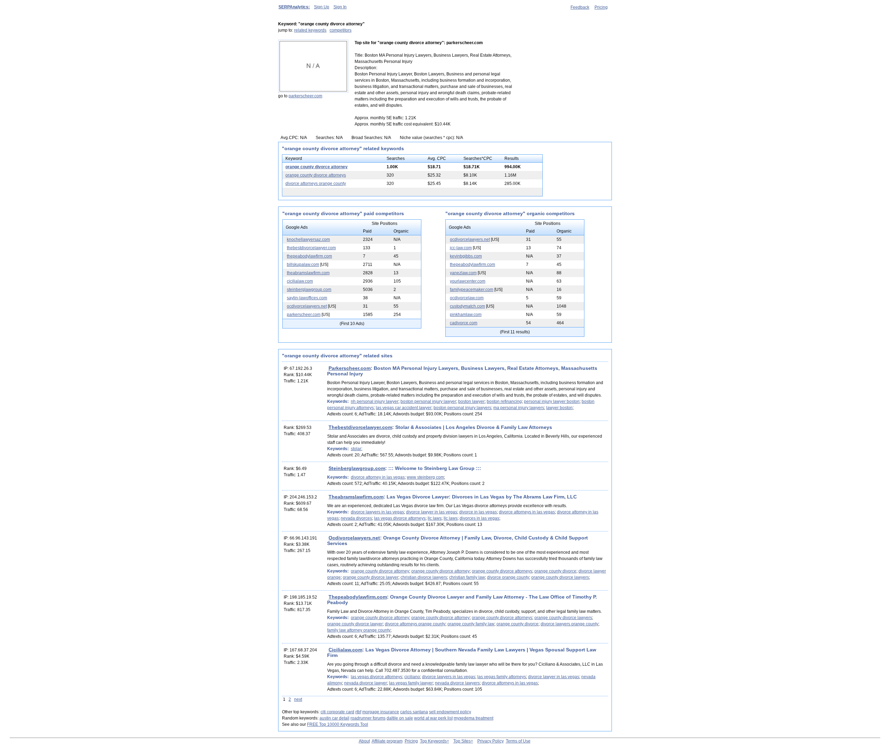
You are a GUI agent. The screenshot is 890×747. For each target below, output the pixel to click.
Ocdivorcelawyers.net (354, 538)
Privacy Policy (490, 741)
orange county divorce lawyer (370, 577)
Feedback (580, 7)
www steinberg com (425, 477)
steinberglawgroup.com (309, 289)
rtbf (358, 711)
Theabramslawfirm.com (356, 497)
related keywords (310, 30)
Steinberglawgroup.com (357, 468)
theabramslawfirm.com (308, 272)
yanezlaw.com (463, 272)
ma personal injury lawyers (518, 407)
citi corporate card (337, 711)
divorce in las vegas (478, 512)
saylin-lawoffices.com (307, 297)
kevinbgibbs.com (466, 256)
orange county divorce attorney (316, 166)
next (298, 699)
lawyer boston (559, 407)
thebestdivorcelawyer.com (311, 247)
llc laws (435, 518)
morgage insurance (380, 711)
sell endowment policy (450, 711)
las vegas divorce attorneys (400, 518)
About (364, 741)
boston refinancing (504, 401)
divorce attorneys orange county (315, 183)
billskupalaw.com (303, 264)
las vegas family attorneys (501, 676)
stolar (356, 448)
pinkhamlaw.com (466, 314)
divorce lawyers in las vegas (377, 512)
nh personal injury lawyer (374, 401)
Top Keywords (433, 741)
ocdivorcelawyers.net (307, 306)
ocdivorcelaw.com (467, 297)
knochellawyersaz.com (308, 239)
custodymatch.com (467, 306)
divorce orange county (508, 577)
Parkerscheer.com (350, 368)
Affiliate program (387, 741)
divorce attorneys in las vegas (527, 512)
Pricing (601, 7)
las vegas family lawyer (411, 683)
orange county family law (470, 624)
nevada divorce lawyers (457, 683)
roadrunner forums (368, 718)
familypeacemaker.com (471, 289)
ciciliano (412, 676)
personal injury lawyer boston (552, 401)
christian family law (467, 577)
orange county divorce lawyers (560, 577)
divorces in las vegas (479, 518)
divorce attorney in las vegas (378, 477)
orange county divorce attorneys (315, 175)
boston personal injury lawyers (462, 407)
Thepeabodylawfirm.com (358, 597)
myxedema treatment (473, 718)
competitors (340, 30)
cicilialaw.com (300, 281)
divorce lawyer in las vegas (431, 512)
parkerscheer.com (305, 96)
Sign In (340, 7)
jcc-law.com (461, 247)
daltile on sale (400, 718)
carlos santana (414, 711)
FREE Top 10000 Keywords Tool (337, 724)
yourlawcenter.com (467, 281)
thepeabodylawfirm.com (309, 256)
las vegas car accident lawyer (403, 407)
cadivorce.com (463, 322)
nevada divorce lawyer (365, 683)
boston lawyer (471, 401)
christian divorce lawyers (423, 577)
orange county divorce (555, 571)
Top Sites (462, 741)
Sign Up (321, 7)
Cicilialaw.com (345, 649)
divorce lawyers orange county (569, 624)
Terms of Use (518, 741)
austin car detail (334, 718)
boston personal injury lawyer (428, 401)
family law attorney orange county (358, 630)
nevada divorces (356, 518)
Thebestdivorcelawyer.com (360, 427)
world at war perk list (433, 718)
